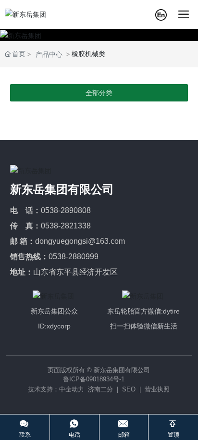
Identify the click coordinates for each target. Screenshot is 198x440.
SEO (129, 389)
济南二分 (100, 389)
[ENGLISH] (161, 14)
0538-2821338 (66, 226)
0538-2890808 (66, 210)
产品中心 (49, 54)
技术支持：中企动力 (56, 389)
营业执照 (157, 389)
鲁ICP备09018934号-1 (93, 379)
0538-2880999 (74, 256)
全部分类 (99, 93)
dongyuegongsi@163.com (80, 241)
